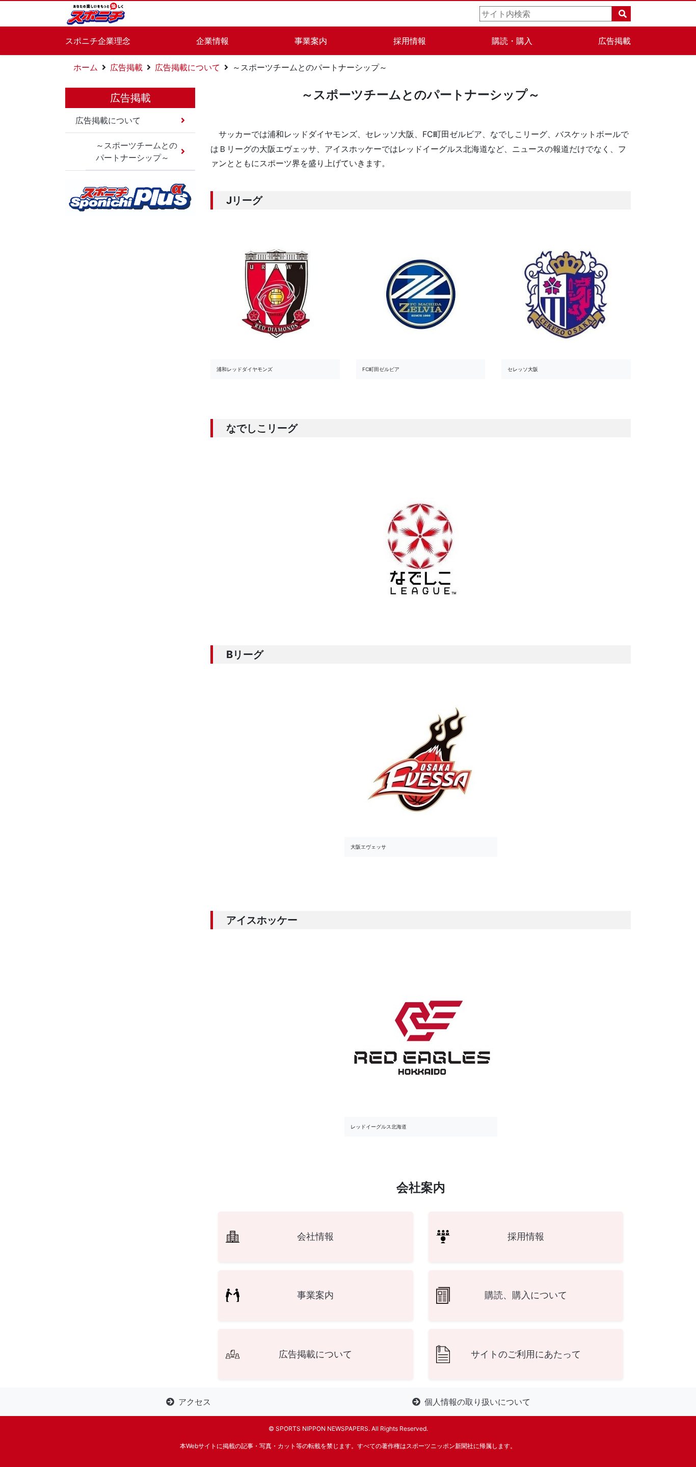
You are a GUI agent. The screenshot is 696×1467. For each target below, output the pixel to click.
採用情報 (409, 41)
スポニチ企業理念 (97, 41)
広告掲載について (187, 67)
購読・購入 (512, 41)
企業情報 (212, 41)
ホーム (85, 67)
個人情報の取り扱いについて (477, 1402)
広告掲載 (614, 41)
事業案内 (311, 41)
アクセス (194, 1402)
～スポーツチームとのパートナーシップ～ (136, 151)
